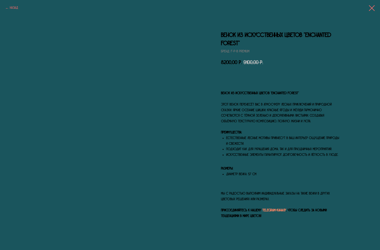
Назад (14, 8)
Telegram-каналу (274, 210)
